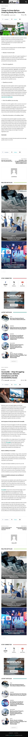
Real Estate (12, 343)
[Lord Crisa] (2, 15)
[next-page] (4, 271)
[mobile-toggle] (2, 2)
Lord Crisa (14, 176)
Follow (14, 281)
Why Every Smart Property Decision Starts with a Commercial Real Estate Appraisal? (16, 346)
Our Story (16, 733)
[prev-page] (2, 271)
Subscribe (22, 281)
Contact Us (11, 733)
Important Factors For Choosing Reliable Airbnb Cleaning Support (14, 238)
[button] (26, 2)
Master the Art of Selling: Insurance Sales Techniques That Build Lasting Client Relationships (18, 355)
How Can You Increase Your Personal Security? (6, 161)
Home (2, 6)
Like (5, 281)
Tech (14, 207)
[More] (19, 19)
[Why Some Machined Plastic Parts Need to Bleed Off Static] (14, 199)
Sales (11, 352)
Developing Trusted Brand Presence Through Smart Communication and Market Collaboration (14, 266)
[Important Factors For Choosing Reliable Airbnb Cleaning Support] (14, 227)
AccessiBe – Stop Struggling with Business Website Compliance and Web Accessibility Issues (21, 162)
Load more (13, 361)
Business (6, 6)
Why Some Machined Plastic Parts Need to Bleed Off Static (14, 210)
